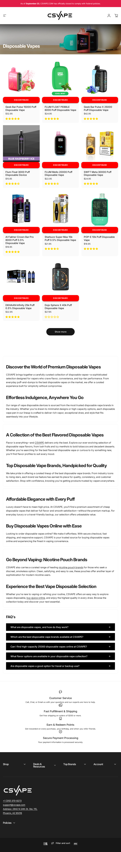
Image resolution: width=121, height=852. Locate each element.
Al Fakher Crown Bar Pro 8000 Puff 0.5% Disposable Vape (19, 239)
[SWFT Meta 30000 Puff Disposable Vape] (99, 143)
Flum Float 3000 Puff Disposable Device (17, 174)
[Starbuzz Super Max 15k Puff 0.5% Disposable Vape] (60, 208)
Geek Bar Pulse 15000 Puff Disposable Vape (20, 108)
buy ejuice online (36, 597)
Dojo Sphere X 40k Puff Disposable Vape (58, 307)
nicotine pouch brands (71, 567)
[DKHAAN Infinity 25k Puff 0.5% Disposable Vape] (21, 276)
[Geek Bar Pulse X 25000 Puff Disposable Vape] (99, 78)
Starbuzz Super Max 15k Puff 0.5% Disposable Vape (60, 238)
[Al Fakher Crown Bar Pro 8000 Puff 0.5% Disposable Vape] (21, 208)
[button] (12, 118)
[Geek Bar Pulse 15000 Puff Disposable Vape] (21, 78)
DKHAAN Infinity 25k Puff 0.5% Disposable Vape (20, 307)
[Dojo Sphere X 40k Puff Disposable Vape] (60, 276)
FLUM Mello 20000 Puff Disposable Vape (58, 174)
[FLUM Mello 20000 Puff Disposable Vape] (60, 143)
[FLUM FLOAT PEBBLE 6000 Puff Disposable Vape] (60, 78)
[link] (20, 809)
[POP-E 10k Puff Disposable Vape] (99, 208)
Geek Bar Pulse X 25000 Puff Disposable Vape (98, 108)
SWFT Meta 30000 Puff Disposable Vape (97, 174)
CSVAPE (39, 442)
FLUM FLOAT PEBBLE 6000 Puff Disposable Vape (60, 108)
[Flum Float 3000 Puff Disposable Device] (21, 143)
